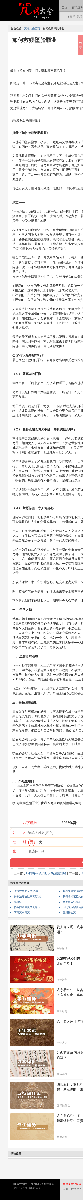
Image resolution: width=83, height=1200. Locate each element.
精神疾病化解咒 (72, 901)
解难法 (18, 901)
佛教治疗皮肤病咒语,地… (29, 896)
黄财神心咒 (69, 912)
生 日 (19, 851)
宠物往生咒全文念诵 (26, 891)
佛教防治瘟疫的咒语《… (28, 907)
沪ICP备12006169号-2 (27, 1188)
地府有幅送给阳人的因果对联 (46, 873)
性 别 (19, 842)
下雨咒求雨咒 (22, 912)
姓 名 (19, 833)
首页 (64, 7)
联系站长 (76, 1189)
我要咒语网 (52, 803)
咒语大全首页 (32, 28)
